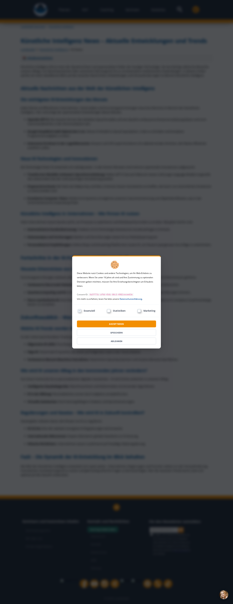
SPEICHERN (116, 332)
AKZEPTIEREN (116, 324)
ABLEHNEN (116, 341)
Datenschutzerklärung (131, 298)
